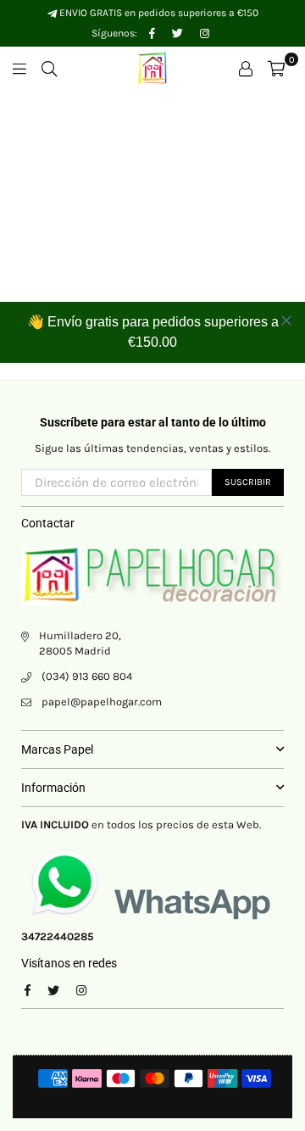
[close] (286, 320)
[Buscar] (49, 68)
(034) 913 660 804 (87, 676)
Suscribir (248, 482)
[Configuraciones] (245, 68)
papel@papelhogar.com (102, 701)
